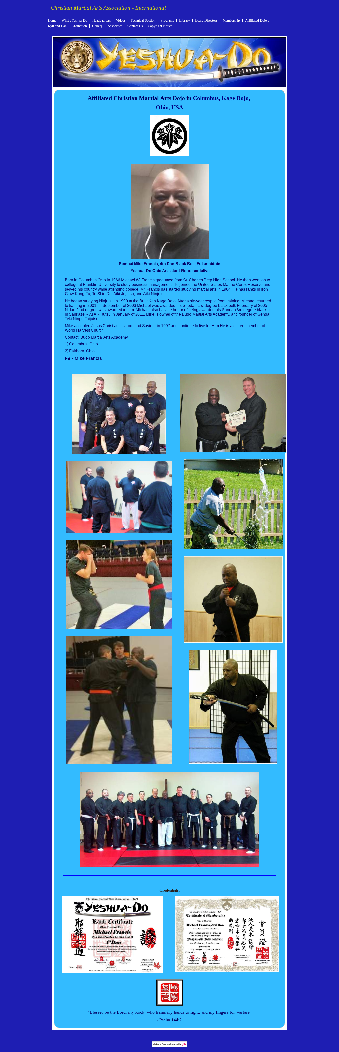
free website (169, 1044)
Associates (115, 26)
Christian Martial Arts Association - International (108, 8)
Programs (167, 20)
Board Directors (206, 20)
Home (52, 20)
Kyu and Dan (57, 26)
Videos (120, 20)
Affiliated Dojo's (257, 20)
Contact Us (135, 26)
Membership (231, 20)
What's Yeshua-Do (74, 20)
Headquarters (101, 20)
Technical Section (143, 20)
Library (184, 20)
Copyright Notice (160, 26)
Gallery (97, 26)
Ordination (79, 26)
